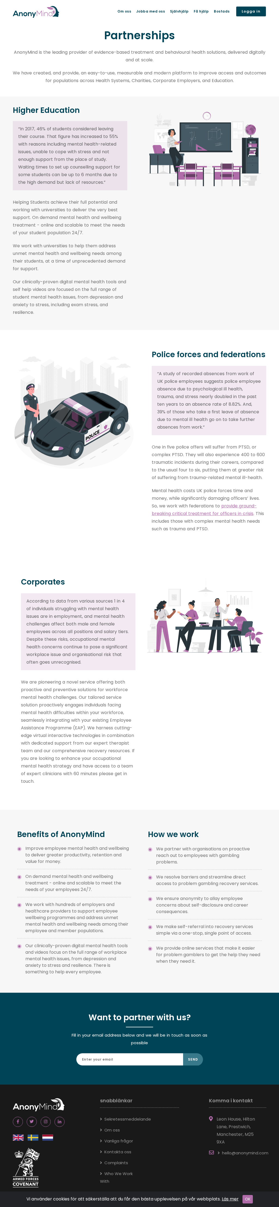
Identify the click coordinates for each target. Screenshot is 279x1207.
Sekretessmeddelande (127, 1119)
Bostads (222, 11)
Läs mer (230, 1199)
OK (247, 1199)
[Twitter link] (32, 1122)
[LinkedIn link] (59, 1122)
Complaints (116, 1163)
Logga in (251, 11)
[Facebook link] (18, 1122)
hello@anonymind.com (245, 1153)
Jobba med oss (150, 11)
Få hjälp (201, 11)
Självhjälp (179, 11)
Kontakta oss (117, 1152)
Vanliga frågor (118, 1141)
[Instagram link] (45, 1122)
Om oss (124, 11)
